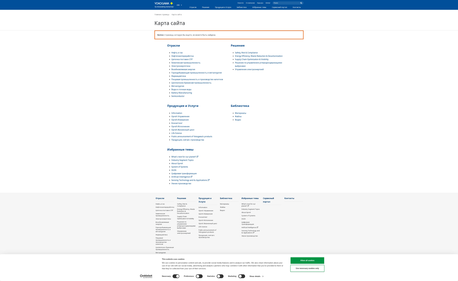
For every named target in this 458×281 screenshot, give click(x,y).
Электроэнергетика (180, 66)
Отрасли (193, 7)
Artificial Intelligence (180, 176)
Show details (255, 276)
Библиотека (242, 7)
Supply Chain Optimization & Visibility (251, 59)
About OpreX (177, 163)
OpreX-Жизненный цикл (182, 129)
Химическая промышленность (185, 62)
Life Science (176, 133)
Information (176, 113)
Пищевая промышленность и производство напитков (197, 79)
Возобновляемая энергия (183, 69)
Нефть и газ (177, 52)
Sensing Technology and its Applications (189, 180)
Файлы (238, 116)
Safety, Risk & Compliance (246, 52)
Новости (241, 3)
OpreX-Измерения (180, 119)
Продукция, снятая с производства (187, 139)
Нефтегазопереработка (182, 56)
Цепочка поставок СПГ (182, 59)
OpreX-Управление (180, 116)
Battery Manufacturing (181, 92)
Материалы (240, 113)
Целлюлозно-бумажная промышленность (191, 82)
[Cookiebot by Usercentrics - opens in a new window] (146, 276)
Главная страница (161, 14)
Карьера (260, 3)
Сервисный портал (279, 7)
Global (268, 3)
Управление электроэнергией (249, 69)
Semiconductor (178, 96)
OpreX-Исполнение (180, 126)
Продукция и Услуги (223, 7)
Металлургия (177, 86)
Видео (238, 119)
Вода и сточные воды (181, 89)
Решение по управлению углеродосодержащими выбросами (186, 225)
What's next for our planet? (183, 156)
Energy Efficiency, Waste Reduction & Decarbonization (259, 56)
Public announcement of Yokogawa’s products (191, 136)
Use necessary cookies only (307, 268)
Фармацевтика (178, 76)
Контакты (297, 7)
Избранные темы (259, 7)
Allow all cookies (307, 260)
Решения (205, 7)
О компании (250, 3)
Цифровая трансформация (184, 173)
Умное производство (181, 183)
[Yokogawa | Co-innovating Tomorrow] (164, 5)
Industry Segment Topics (182, 160)
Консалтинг (176, 123)
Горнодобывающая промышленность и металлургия (196, 72)
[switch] (199, 276)
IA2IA (173, 170)
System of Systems (179, 166)
